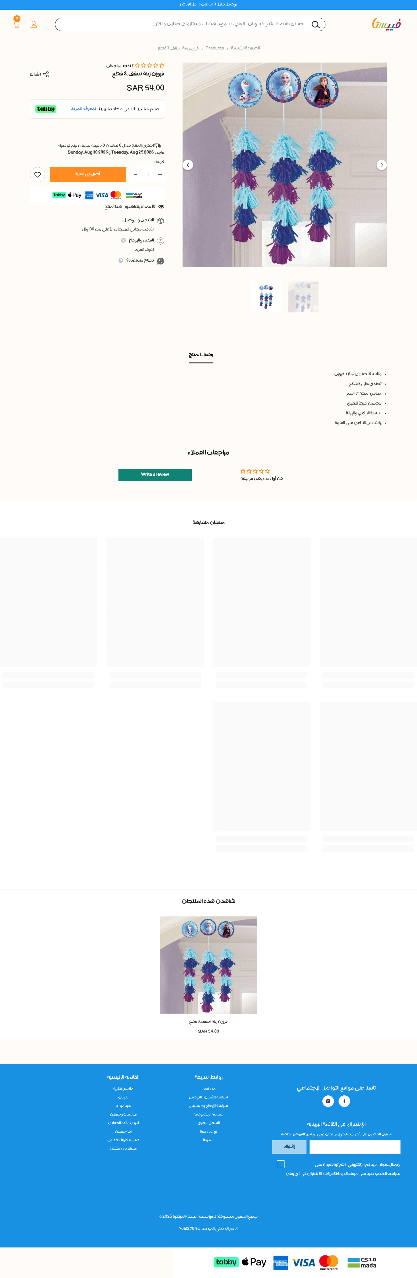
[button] (188, 165)
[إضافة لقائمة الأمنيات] (37, 174)
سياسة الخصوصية (384, 1174)
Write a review (155, 474)
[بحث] (190, 24)
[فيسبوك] (344, 1101)
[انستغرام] (328, 1101)
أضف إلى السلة (87, 174)
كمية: (159, 162)
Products (215, 48)
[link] (368, 675)
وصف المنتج (201, 355)
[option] (284, 165)
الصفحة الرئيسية (245, 48)
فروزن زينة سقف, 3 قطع (208, 1022)
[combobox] (190, 24)
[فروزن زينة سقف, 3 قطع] (208, 965)
